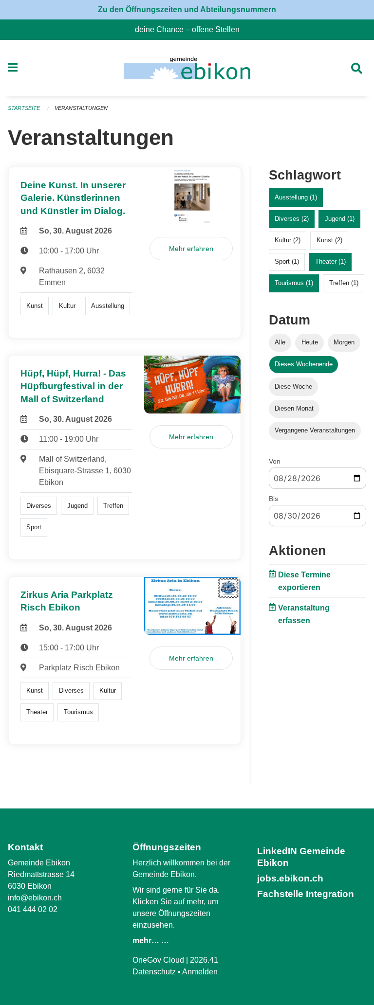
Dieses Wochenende (304, 364)
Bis (273, 498)
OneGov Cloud (158, 960)
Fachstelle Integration (305, 894)
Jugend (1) (340, 218)
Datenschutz (154, 972)
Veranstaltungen (81, 108)
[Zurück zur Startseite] (187, 68)
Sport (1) (287, 261)
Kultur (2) (287, 240)
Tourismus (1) (294, 283)
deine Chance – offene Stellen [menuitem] (191, 29)
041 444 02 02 (32, 909)
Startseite (24, 108)
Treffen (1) (343, 283)
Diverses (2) (292, 218)
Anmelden (200, 972)
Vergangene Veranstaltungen (315, 430)
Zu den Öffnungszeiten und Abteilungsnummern (187, 9)
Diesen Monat (294, 408)
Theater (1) (330, 261)
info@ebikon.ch (35, 898)
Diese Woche (293, 386)
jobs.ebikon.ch (290, 878)
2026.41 (204, 960)
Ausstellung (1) (296, 197)
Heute (309, 342)
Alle (280, 342)
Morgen (344, 342)
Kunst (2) (329, 240)
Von (274, 461)
